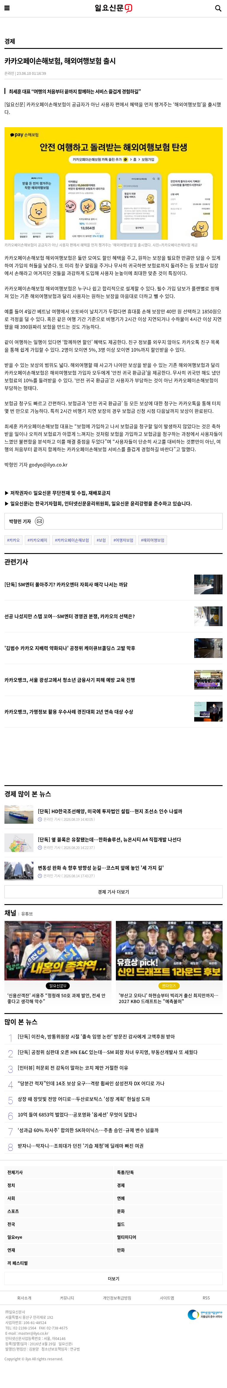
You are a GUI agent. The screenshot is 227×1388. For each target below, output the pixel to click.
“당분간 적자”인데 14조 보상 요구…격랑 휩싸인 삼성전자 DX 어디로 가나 (91, 1083)
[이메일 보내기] (39, 521)
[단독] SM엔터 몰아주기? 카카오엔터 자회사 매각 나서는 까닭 (66, 584)
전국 (11, 1224)
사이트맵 (167, 1298)
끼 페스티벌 (17, 1263)
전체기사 (15, 1172)
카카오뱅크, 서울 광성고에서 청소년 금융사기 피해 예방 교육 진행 (69, 679)
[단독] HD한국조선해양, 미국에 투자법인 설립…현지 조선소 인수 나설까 (110, 811)
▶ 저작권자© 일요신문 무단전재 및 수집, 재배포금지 (57, 492)
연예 (121, 1198)
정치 (11, 1185)
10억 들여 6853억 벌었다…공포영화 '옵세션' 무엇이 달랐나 (77, 1114)
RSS (206, 1298)
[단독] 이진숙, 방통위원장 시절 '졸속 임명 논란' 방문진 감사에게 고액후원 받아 (96, 1036)
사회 (11, 1198)
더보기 (113, 1278)
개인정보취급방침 (117, 1298)
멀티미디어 (126, 1237)
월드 (121, 1224)
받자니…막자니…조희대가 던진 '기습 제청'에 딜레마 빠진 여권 (81, 1145)
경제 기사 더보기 (113, 892)
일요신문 (113, 8)
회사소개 (24, 1298)
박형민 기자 (20, 521)
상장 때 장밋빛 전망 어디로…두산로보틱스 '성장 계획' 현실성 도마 (84, 1099)
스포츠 (13, 1211)
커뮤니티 (67, 1298)
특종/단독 (125, 1172)
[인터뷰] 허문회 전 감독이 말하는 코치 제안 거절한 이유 (73, 1067)
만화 (121, 1250)
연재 (11, 1250)
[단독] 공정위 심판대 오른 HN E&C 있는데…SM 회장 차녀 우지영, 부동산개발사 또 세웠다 (108, 1052)
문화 (121, 1211)
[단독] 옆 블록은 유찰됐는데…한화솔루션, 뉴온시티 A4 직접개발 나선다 (109, 839)
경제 (9, 41)
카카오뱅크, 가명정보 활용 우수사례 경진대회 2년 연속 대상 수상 (68, 711)
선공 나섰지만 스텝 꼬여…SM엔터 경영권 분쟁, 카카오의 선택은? (69, 616)
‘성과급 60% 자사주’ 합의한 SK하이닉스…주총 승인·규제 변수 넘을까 (88, 1130)
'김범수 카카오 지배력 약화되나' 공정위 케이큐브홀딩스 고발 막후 (69, 648)
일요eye (14, 1237)
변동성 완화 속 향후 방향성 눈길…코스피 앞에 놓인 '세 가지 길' (101, 867)
